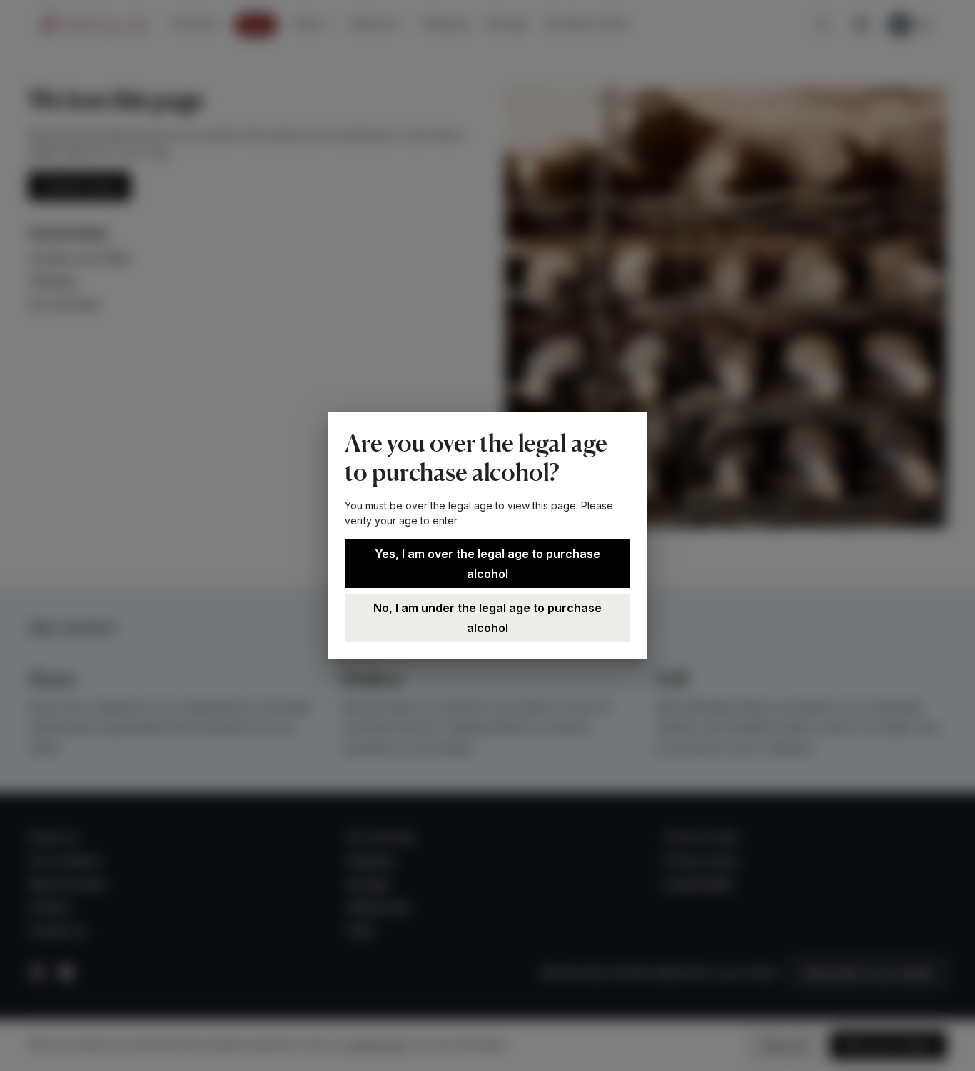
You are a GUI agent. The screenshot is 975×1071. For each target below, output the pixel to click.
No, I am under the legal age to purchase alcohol (487, 618)
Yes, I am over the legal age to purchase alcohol (487, 564)
